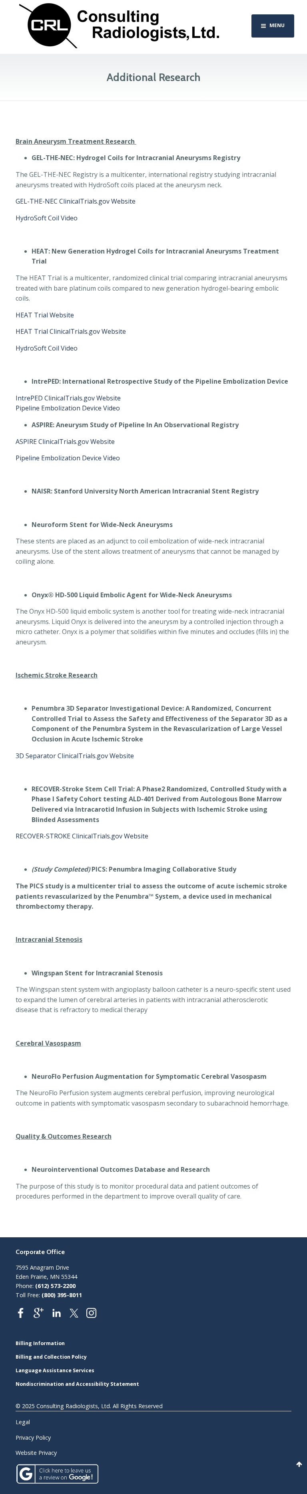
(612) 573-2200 (55, 1286)
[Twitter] (78, 1315)
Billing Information (40, 1343)
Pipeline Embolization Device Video (68, 408)
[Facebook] (25, 1315)
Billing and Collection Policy (51, 1356)
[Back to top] (299, 1464)
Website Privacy (36, 1452)
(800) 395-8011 (62, 1295)
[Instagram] (95, 1315)
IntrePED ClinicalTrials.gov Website (68, 398)
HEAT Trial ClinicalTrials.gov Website (71, 331)
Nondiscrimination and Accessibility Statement (77, 1384)
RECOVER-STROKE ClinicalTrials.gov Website (82, 836)
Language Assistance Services (55, 1370)
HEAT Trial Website (45, 315)
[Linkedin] (61, 1315)
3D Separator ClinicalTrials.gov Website (75, 755)
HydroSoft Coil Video (47, 218)
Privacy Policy (33, 1437)
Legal (23, 1422)
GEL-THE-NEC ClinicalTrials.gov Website (76, 201)
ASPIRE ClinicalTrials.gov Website (65, 441)
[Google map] (43, 1315)
